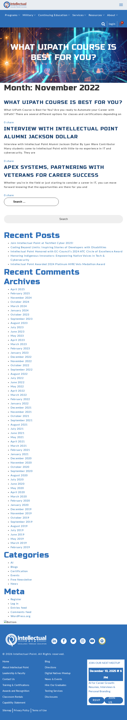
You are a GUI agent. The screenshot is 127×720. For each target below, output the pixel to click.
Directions (50, 667)
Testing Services (54, 691)
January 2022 (20, 403)
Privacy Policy (21, 710)
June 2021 (17, 433)
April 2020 (18, 492)
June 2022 (17, 382)
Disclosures (51, 697)
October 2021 (20, 416)
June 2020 (17, 484)
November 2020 (21, 462)
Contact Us (8, 679)
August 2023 (19, 323)
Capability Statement (13, 702)
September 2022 (22, 369)
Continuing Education (52, 15)
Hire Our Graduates (55, 685)
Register (16, 599)
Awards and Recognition (15, 691)
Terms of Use (39, 710)
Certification (19, 571)
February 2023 (20, 348)
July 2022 (17, 378)
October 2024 (20, 302)
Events (15, 575)
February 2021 (20, 450)
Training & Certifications (15, 685)
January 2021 (20, 454)
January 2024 (20, 310)
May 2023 (17, 335)
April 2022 (18, 390)
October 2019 (20, 517)
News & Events (53, 679)
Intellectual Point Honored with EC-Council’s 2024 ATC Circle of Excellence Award (67, 251)
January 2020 (20, 505)
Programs (11, 15)
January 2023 (20, 352)
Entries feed (19, 607)
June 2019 (17, 534)
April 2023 (18, 340)
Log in (15, 603)
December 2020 (21, 458)
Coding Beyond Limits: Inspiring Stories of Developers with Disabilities (58, 247)
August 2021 (19, 424)
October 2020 (20, 467)
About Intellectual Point (15, 667)
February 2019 (20, 547)
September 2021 (22, 420)
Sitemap (6, 710)
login (112, 24)
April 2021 (18, 441)
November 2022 (21, 361)
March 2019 (19, 543)
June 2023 (17, 331)
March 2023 (19, 344)
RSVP (96, 700)
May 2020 (17, 488)
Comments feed (21, 612)
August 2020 (19, 475)
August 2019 (19, 526)
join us (111, 700)
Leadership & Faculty (13, 673)
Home (5, 661)
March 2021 (19, 446)
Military (28, 15)
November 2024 (21, 297)
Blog (47, 661)
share (10, 122)
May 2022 (17, 386)
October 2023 (20, 314)
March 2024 (19, 306)
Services (78, 15)
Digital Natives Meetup (57, 673)
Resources (95, 15)
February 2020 (20, 500)
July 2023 (17, 327)
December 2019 (21, 509)
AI (12, 562)
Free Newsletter (21, 579)
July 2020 (17, 479)
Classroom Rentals (12, 697)
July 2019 (17, 530)
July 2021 (17, 429)
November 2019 (21, 513)
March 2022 (19, 395)
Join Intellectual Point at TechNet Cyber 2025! (42, 243)
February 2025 (20, 293)
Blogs (14, 567)
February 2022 (20, 399)
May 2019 (17, 539)
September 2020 (22, 471)
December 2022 (21, 357)
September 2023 (22, 319)
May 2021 (17, 437)
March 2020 (19, 496)
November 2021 (21, 412)
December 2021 (21, 407)
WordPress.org (21, 616)
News (14, 584)
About (111, 15)
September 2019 (22, 522)
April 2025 (18, 289)
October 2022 (20, 365)
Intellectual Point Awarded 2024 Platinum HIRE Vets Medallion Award (58, 264)
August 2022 (19, 374)
